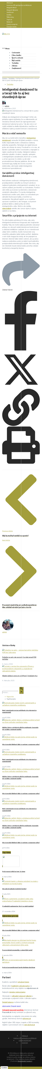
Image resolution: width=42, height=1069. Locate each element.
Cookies (4, 1068)
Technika (15, 63)
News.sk (9, 22)
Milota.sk (10, 3)
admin (7, 106)
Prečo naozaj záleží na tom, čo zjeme (13, 871)
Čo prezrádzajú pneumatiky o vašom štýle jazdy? (17, 950)
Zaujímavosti (16, 68)
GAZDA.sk (10, 12)
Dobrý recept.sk (12, 24)
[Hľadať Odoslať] (21, 690)
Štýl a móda (16, 60)
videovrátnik (6, 208)
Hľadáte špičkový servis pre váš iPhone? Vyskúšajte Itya (19, 676)
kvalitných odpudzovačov (20, 986)
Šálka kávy (10, 17)
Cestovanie (16, 53)
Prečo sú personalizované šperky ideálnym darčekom (18, 967)
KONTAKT (25, 1043)
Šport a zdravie (17, 58)
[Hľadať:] (13, 692)
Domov (4, 78)
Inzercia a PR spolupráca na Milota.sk (19, 5)
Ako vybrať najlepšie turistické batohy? (14, 889)
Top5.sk (9, 19)
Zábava (14, 66)
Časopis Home (11, 27)
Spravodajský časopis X (25, 1061)
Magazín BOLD (12, 7)
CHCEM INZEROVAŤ (25, 1040)
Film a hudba (16, 55)
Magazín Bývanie (12, 10)
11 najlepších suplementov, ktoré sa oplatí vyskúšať (17, 906)
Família (9, 15)
